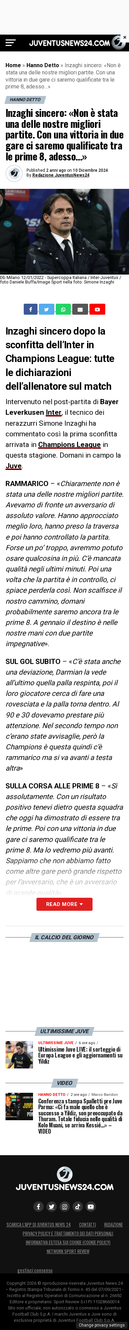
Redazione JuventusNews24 (60, 175)
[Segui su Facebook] (38, 1206)
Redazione (113, 1224)
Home (13, 65)
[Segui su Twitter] (51, 1206)
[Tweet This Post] (47, 309)
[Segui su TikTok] (78, 1206)
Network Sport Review (68, 1251)
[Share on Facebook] (31, 309)
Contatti (87, 1224)
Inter (54, 412)
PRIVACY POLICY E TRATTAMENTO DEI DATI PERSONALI (68, 1233)
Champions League (69, 444)
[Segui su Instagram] (65, 1206)
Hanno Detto (42, 65)
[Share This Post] (64, 309)
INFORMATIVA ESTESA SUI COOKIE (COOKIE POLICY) (68, 1242)
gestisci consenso (35, 1270)
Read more (61, 904)
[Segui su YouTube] (91, 1206)
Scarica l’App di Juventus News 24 (39, 1224)
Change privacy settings (102, 1325)
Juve (14, 466)
